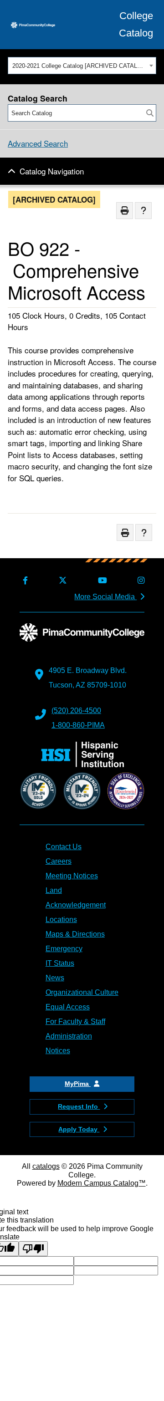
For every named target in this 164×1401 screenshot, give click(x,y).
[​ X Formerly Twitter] (61, 581)
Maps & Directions (75, 934)
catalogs (46, 1166)
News (55, 978)
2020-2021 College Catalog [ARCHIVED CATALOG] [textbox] (79, 65)
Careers (59, 861)
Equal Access (68, 1007)
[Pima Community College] (33, 24)
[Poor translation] (33, 1248)
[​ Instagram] (139, 581)
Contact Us (64, 847)
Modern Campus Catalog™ (101, 1183)
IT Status (60, 963)
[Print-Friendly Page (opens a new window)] (124, 210)
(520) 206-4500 (76, 710)
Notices (58, 1051)
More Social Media (105, 597)
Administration (69, 1036)
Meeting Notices (72, 876)
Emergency (64, 949)
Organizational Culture (82, 992)
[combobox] (82, 65)
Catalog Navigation (52, 171)
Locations (61, 919)
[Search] (150, 113)
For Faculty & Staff (75, 1021)
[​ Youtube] (100, 581)
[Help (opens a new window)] (143, 210)
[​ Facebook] (24, 581)
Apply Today (78, 1129)
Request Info (79, 1106)
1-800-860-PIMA (78, 725)
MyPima (78, 1083)
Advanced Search (38, 143)
